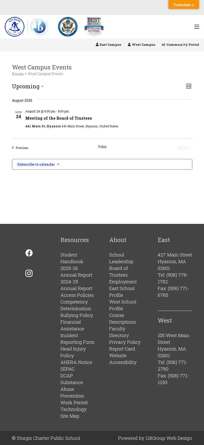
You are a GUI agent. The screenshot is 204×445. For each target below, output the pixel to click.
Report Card (122, 349)
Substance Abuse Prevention (72, 389)
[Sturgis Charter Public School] (28, 27)
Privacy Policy (125, 342)
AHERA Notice (76, 362)
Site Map (69, 416)
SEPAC (67, 369)
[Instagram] (29, 273)
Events (18, 74)
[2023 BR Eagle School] (68, 27)
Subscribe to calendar (36, 164)
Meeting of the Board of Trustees (58, 118)
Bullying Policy (76, 315)
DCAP (66, 375)
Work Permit (74, 402)
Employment (123, 281)
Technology (73, 409)
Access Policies (77, 295)
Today (102, 146)
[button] (197, 26)
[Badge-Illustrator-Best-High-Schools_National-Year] (94, 27)
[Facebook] (29, 253)
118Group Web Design (169, 438)
